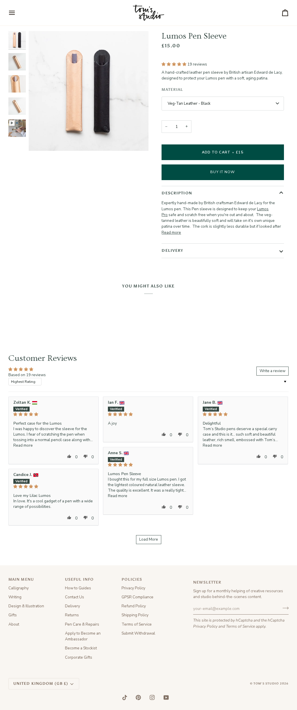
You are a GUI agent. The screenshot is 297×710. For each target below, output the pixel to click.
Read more (171, 232)
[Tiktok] (124, 697)
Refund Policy (134, 606)
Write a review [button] (272, 371)
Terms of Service (240, 626)
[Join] (284, 608)
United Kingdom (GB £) (40, 683)
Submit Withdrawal (138, 633)
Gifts (12, 615)
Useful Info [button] (79, 579)
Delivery (72, 606)
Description (177, 193)
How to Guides (78, 588)
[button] (174, 64)
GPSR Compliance (137, 597)
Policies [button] (132, 579)
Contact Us (74, 597)
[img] (53, 414)
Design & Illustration (26, 606)
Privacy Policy (205, 626)
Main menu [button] (21, 579)
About (13, 624)
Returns (72, 615)
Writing (14, 597)
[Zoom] (40, 140)
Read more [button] (23, 445)
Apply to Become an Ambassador (83, 636)
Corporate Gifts (78, 657)
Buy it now (222, 171)
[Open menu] (17, 13)
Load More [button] (148, 539)
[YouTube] (166, 697)
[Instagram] (152, 697)
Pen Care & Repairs (82, 624)
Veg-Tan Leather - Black (189, 103)
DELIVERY (172, 250)
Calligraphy (18, 588)
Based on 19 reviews (27, 375)
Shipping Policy (135, 615)
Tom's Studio (266, 683)
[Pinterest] (138, 697)
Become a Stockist (81, 648)
